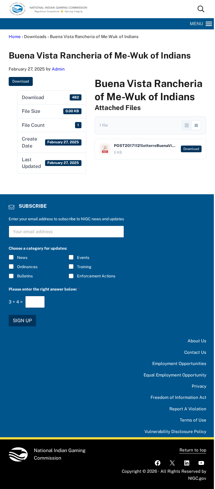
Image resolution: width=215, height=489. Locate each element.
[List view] (196, 125)
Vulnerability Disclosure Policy (175, 431)
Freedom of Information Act (178, 397)
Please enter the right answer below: (44, 289)
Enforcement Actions (96, 276)
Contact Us (195, 352)
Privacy (199, 386)
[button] (196, 23)
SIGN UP (22, 320)
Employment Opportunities (179, 363)
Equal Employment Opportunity (175, 375)
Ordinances (27, 267)
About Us (197, 340)
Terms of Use (193, 420)
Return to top (192, 450)
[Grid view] (186, 125)
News (22, 257)
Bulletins (25, 276)
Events (83, 257)
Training (84, 267)
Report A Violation (187, 408)
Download (20, 81)
